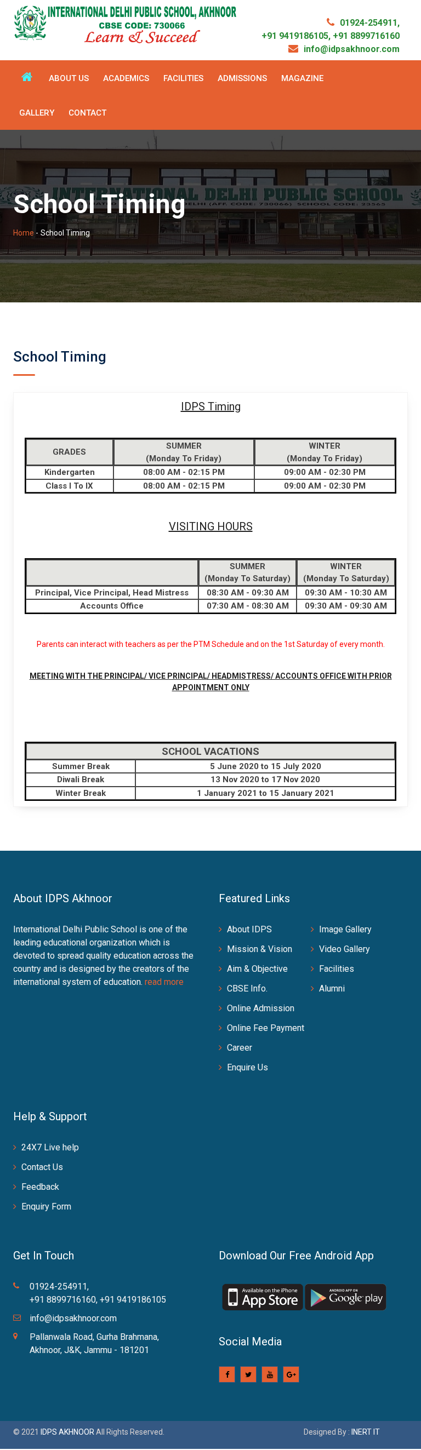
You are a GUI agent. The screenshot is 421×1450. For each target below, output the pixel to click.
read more (164, 982)
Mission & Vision (259, 949)
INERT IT (365, 1432)
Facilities (183, 78)
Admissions (242, 78)
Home (23, 232)
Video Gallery (344, 949)
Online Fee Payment (265, 1028)
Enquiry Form (46, 1206)
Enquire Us (247, 1067)
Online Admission (260, 1008)
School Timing (59, 356)
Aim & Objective (257, 969)
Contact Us (42, 1167)
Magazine (302, 78)
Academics (126, 78)
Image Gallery (345, 929)
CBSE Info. (247, 988)
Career (239, 1047)
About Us (69, 78)
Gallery (36, 113)
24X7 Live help (50, 1147)
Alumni (332, 988)
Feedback (40, 1187)
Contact (87, 113)
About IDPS (249, 929)
